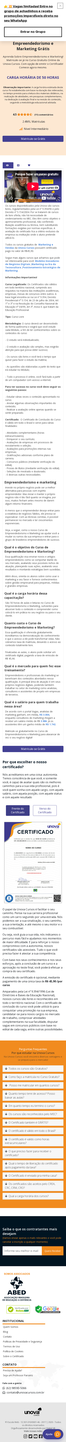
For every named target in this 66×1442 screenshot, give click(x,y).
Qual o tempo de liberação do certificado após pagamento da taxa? (31, 1165)
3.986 (44, 721)
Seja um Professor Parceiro (18, 1375)
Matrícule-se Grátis (33, 139)
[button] (53, 1434)
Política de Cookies (13, 1351)
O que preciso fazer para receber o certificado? (28, 1153)
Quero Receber (53, 1250)
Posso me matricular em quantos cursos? (34, 1085)
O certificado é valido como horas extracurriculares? (27, 1141)
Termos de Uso (11, 1346)
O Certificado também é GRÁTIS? (28, 1122)
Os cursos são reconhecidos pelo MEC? (33, 1114)
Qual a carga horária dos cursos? (29, 1196)
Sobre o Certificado (13, 1356)
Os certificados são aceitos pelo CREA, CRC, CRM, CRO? (30, 1185)
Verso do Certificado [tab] (45, 810)
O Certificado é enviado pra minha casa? (33, 1175)
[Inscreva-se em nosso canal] (35, 1436)
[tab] (8, 165)
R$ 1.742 (51, 724)
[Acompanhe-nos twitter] (30, 1436)
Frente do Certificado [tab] (18, 810)
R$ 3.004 (44, 714)
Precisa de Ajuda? (12, 1370)
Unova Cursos (26, 247)
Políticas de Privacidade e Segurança (22, 1341)
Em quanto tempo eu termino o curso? (32, 1106)
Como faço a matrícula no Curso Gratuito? (34, 1077)
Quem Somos (10, 1326)
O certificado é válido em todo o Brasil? (32, 1131)
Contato (7, 1336)
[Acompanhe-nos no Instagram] (25, 1436)
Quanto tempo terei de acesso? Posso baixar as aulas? (30, 1095)
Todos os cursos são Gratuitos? (28, 1068)
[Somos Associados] (17, 1287)
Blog (5, 1331)
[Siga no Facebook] (40, 1436)
